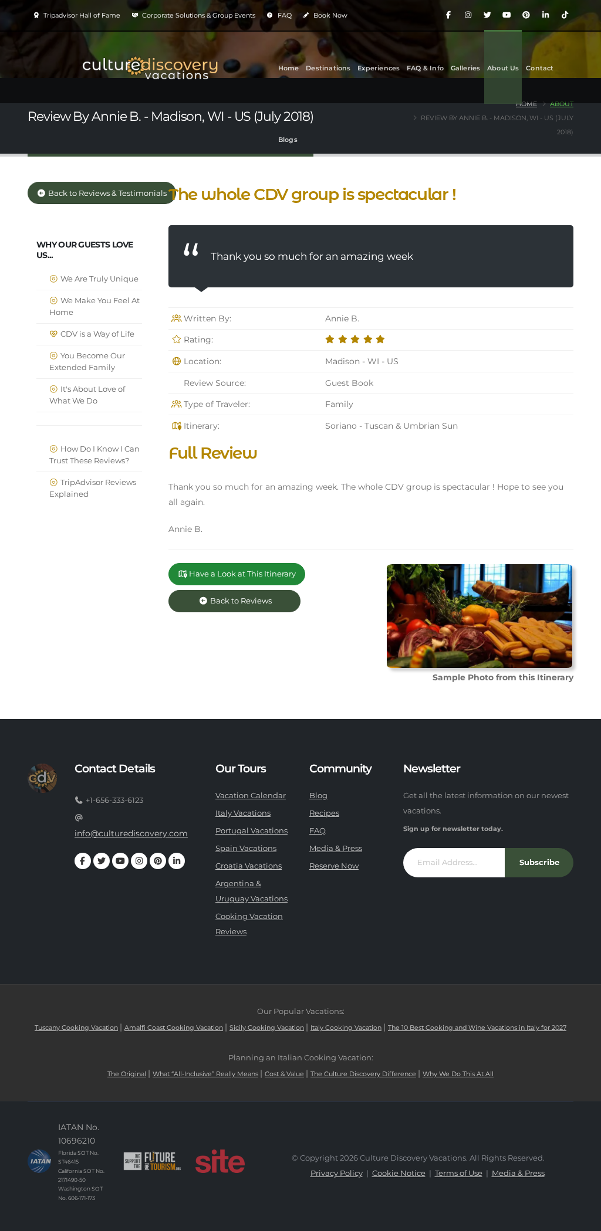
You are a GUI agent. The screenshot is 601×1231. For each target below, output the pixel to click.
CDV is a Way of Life (96, 334)
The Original (126, 1074)
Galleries (466, 68)
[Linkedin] (545, 15)
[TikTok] (564, 15)
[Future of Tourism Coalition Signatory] (152, 1161)
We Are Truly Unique (99, 278)
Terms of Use (458, 1173)
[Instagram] (468, 15)
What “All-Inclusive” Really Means (205, 1074)
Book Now (329, 15)
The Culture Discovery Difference (363, 1074)
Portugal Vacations (251, 830)
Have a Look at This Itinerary (241, 573)
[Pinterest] (526, 15)
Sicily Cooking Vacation (266, 1027)
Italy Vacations (243, 813)
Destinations (328, 68)
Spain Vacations (245, 848)
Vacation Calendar (250, 795)
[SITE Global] (220, 1161)
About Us (503, 68)
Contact (539, 68)
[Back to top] (580, 1218)
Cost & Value (284, 1074)
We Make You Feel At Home (94, 306)
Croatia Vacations (248, 866)
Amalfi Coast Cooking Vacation (173, 1027)
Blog (318, 795)
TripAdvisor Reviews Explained (92, 488)
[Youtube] (506, 15)
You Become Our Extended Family (87, 361)
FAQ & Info (425, 68)
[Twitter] (487, 15)
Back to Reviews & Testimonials (106, 193)
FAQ (284, 15)
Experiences (378, 68)
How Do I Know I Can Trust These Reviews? (94, 455)
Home (288, 68)
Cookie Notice (399, 1173)
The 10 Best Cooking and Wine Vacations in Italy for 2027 (477, 1027)
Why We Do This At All (458, 1074)
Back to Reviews (249, 600)
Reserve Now (334, 866)
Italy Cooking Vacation (345, 1027)
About (561, 104)
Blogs (288, 139)
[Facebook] (448, 15)
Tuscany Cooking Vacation (76, 1027)
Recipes (324, 813)
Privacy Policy (336, 1173)
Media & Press (335, 848)
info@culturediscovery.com (131, 833)
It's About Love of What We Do (87, 395)
